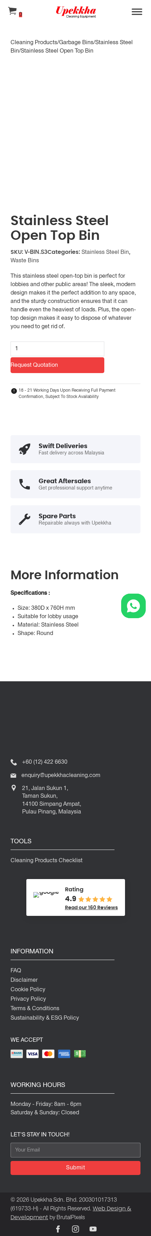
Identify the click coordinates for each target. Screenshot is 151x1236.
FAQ (16, 970)
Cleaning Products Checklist (47, 860)
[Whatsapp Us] (133, 606)
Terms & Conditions (35, 1008)
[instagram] (75, 1228)
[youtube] (93, 1228)
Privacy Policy (28, 999)
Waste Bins (25, 260)
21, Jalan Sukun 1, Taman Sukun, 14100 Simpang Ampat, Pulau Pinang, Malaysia (51, 800)
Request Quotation (34, 365)
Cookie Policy (28, 989)
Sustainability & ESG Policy (45, 1018)
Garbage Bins (76, 42)
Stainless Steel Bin (105, 252)
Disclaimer (24, 980)
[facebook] (57, 1228)
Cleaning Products (34, 42)
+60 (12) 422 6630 (44, 762)
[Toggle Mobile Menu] (137, 12)
